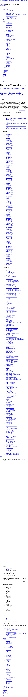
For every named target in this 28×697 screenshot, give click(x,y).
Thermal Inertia (9, 444)
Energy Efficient (9, 342)
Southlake (8, 65)
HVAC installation (10, 409)
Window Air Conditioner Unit (12, 453)
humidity (8, 399)
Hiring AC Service (10, 392)
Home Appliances (10, 396)
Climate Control (9, 312)
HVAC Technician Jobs (11, 426)
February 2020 (9, 230)
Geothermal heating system (12, 361)
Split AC (8, 440)
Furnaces (8, 353)
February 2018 (9, 261)
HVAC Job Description (11, 410)
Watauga (8, 66)
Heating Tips (9, 391)
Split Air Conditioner (10, 442)
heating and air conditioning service (14, 381)
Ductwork (8, 334)
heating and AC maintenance (12, 371)
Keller (7, 56)
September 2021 (9, 210)
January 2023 (9, 189)
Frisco (7, 50)
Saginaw (8, 63)
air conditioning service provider (13, 293)
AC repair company (10, 272)
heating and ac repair (10, 373)
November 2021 (9, 207)
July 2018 (8, 255)
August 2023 (9, 180)
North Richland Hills (10, 58)
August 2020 (9, 227)
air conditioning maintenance (12, 286)
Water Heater (9, 451)
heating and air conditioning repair (13, 379)
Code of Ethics (9, 17)
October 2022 (9, 193)
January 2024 (9, 174)
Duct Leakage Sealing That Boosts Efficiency (16, 128)
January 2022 (9, 205)
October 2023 (9, 178)
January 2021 (9, 220)
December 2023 (9, 175)
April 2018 (8, 259)
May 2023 (8, 184)
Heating (7, 32)
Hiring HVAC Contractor (11, 395)
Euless (7, 48)
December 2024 (9, 160)
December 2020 (9, 221)
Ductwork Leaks (9, 335)
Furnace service (9, 352)
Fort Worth (8, 49)
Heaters (7, 368)
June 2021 (8, 214)
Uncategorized (9, 449)
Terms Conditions (15, 581)
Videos (4, 74)
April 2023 (8, 185)
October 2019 (9, 236)
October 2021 (9, 209)
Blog (4, 76)
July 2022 (8, 197)
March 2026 (8, 140)
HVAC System (9, 424)
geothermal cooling (10, 357)
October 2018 (9, 251)
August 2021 (9, 211)
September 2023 (9, 179)
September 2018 (9, 252)
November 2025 (9, 145)
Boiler (7, 304)
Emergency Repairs (10, 39)
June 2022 (8, 198)
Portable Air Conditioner (11, 436)
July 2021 (8, 212)
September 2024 (9, 163)
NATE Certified (9, 433)
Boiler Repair (9, 306)
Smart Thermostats (10, 439)
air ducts (8, 298)
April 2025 (8, 154)
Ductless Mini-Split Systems (12, 333)
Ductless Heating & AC (11, 331)
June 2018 (8, 256)
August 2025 (9, 149)
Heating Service (9, 388)
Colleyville (8, 47)
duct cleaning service (10, 325)
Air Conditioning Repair (11, 289)
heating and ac (9, 370)
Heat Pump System (10, 366)
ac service (8, 275)
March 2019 (8, 245)
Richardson (8, 61)
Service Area (6, 41)
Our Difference (6, 9)
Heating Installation (10, 382)
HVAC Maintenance (10, 414)
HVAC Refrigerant (10, 415)
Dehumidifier (9, 321)
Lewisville (8, 57)
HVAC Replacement (10, 419)
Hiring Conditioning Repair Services (14, 393)
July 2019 (8, 240)
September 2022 (9, 194)
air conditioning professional (12, 288)
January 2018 (9, 263)
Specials (5, 71)
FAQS (4, 72)
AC (6, 270)
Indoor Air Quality (10, 35)
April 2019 (8, 243)
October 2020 (9, 224)
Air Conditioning (9, 28)
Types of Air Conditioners (12, 446)
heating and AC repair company (13, 374)
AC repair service (10, 273)
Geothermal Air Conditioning (12, 356)
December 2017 (9, 264)
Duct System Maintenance (12, 328)
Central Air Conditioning (11, 311)
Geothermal (8, 37)
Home (4, 19)
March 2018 (8, 260)
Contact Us (5, 75)
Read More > (22, 110)
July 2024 (8, 166)
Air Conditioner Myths (11, 282)
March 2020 (8, 229)
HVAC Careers (9, 402)
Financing (5, 67)
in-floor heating (9, 430)
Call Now (2, 456)
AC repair (8, 271)
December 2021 (9, 206)
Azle (7, 44)
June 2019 (8, 241)
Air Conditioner (9, 279)
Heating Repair (9, 386)
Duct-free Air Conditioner (11, 329)
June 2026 (8, 136)
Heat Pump (8, 365)
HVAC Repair (9, 417)
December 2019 (9, 233)
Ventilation (8, 450)
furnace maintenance (10, 348)
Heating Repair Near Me (11, 387)
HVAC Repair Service (11, 418)
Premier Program (9, 68)
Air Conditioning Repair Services (13, 290)
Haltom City (8, 53)
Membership (6, 70)
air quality (8, 301)
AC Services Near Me (11, 276)
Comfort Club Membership (12, 10)
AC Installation (9, 30)
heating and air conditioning (12, 378)
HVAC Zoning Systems (11, 428)
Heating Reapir (9, 384)
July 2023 (8, 181)
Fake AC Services (10, 346)
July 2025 (8, 151)
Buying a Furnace (10, 308)
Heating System (9, 390)
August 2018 (9, 254)
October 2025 (9, 147)
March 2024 (8, 171)
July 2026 (8, 135)
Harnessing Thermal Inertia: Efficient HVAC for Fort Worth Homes (11, 95)
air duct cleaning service (11, 295)
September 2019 (9, 237)
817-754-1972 (3, 5)
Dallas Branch (9, 25)
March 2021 (8, 218)
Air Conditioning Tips (11, 294)
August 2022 (9, 196)
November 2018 (9, 250)
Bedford (7, 45)
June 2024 (8, 167)
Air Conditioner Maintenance (12, 281)
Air (6, 277)
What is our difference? (11, 13)
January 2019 (9, 247)
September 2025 (9, 148)
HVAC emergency (10, 404)
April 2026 (8, 139)
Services (5, 26)
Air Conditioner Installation (12, 280)
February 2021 (9, 219)
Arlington (8, 43)
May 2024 (8, 169)
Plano (7, 59)
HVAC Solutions (9, 423)
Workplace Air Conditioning (12, 454)
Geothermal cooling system (12, 359)
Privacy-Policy (6, 581)
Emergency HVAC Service (12, 341)
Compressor (8, 313)
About (4, 21)
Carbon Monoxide (10, 310)
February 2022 (9, 203)
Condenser (8, 316)
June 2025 (8, 152)
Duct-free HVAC (10, 330)
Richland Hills (9, 62)
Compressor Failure (10, 315)
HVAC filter (8, 406)
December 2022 (9, 191)
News (7, 435)
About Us (8, 22)
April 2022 (8, 201)
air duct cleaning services (11, 297)
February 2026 (9, 141)
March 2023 (8, 187)
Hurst (7, 54)
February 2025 (9, 157)
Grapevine (8, 52)
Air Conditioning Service (11, 291)
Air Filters (8, 299)
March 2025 (8, 156)
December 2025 (9, 144)
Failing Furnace (9, 344)
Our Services (9, 27)
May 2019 (8, 242)
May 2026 (8, 138)
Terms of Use (23, 581)
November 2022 (9, 192)
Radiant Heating (9, 437)
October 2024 (9, 162)
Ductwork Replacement (11, 337)
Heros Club (8, 12)
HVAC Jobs (8, 411)
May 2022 (8, 200)
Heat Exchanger (9, 364)
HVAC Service (9, 420)
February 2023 (9, 188)
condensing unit (9, 317)
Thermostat (8, 445)
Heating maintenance (10, 383)
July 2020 (8, 228)
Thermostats (8, 40)
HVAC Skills (9, 422)
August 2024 (9, 165)
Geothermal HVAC (10, 362)
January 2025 (9, 158)
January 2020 (9, 232)
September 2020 (9, 225)
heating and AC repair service (12, 375)
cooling (7, 319)
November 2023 (9, 176)
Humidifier (8, 397)
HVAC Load (9, 413)
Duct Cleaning (9, 324)
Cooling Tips (9, 320)
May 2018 (8, 258)
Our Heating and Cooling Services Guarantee (16, 14)
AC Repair (8, 31)
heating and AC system (11, 377)
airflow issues (9, 303)
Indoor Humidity (9, 432)
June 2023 (8, 183)
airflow (7, 302)
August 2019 (9, 238)
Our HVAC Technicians (11, 16)
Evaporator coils (9, 343)
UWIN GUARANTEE (11, 18)
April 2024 (8, 170)
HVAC (7, 34)
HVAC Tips (8, 427)
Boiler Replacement (10, 307)
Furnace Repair (9, 350)
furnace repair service (10, 351)
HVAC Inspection (10, 408)
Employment (9, 23)
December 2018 (9, 249)
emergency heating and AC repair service (15, 339)
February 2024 (9, 172)
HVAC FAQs (9, 405)
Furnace (7, 347)
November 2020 (9, 223)
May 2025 (8, 153)
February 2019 (9, 246)
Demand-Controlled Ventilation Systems (15, 322)
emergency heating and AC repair (13, 338)
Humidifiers (8, 36)
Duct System (9, 326)
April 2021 (8, 216)
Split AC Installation (10, 441)
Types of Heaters (9, 448)
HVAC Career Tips (10, 401)
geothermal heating (10, 360)
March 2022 (8, 202)
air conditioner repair (10, 284)
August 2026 (9, 134)
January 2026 (9, 143)
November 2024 (9, 161)
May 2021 (8, 215)
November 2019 (9, 234)
